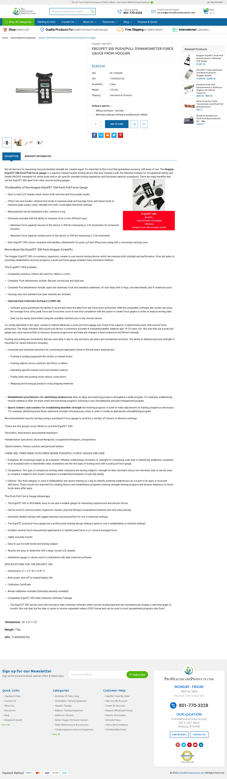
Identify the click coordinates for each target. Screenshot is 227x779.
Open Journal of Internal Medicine (52, 325)
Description (11, 156)
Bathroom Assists (64, 715)
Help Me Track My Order (117, 696)
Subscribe (138, 674)
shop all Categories (20, 21)
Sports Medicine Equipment (23, 38)
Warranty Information (38, 156)
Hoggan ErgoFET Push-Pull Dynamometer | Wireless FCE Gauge (209, 58)
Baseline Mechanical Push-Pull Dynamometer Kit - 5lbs (208, 118)
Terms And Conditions (116, 724)
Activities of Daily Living (67, 696)
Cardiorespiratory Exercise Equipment (74, 729)
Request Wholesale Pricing (118, 710)
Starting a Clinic (47, 21)
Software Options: (102, 106)
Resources (108, 21)
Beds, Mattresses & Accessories (71, 724)
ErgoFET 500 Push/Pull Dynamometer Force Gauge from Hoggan (67, 38)
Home (5, 38)
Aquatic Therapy (63, 705)
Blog (127, 21)
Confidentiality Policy (115, 729)
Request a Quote (147, 21)
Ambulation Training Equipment (70, 701)
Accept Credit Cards (187, 762)
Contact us (68, 21)
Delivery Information (115, 715)
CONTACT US (199, 734)
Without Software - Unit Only (110, 110)
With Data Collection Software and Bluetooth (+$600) (121, 114)
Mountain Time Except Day (189, 695)
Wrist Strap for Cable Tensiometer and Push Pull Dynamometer (209, 104)
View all (6, 724)
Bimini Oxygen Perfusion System (71, 720)
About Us (88, 21)
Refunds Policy (113, 720)
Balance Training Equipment (69, 710)
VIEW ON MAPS (179, 734)
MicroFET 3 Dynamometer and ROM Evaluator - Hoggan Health (209, 73)
